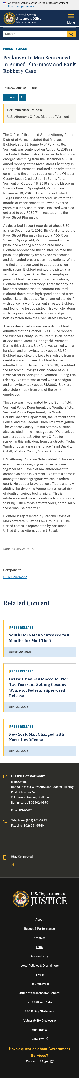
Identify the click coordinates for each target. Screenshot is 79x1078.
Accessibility (39, 956)
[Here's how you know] (39, 5)
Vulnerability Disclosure (39, 1020)
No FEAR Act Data (39, 1002)
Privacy (39, 974)
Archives (39, 938)
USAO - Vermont (15, 577)
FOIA (39, 947)
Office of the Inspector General (39, 993)
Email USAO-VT (21, 810)
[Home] (22, 23)
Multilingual (40, 1030)
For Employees (39, 983)
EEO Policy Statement (39, 1011)
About (39, 919)
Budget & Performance (39, 928)
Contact (37, 1061)
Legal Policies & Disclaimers (40, 965)
